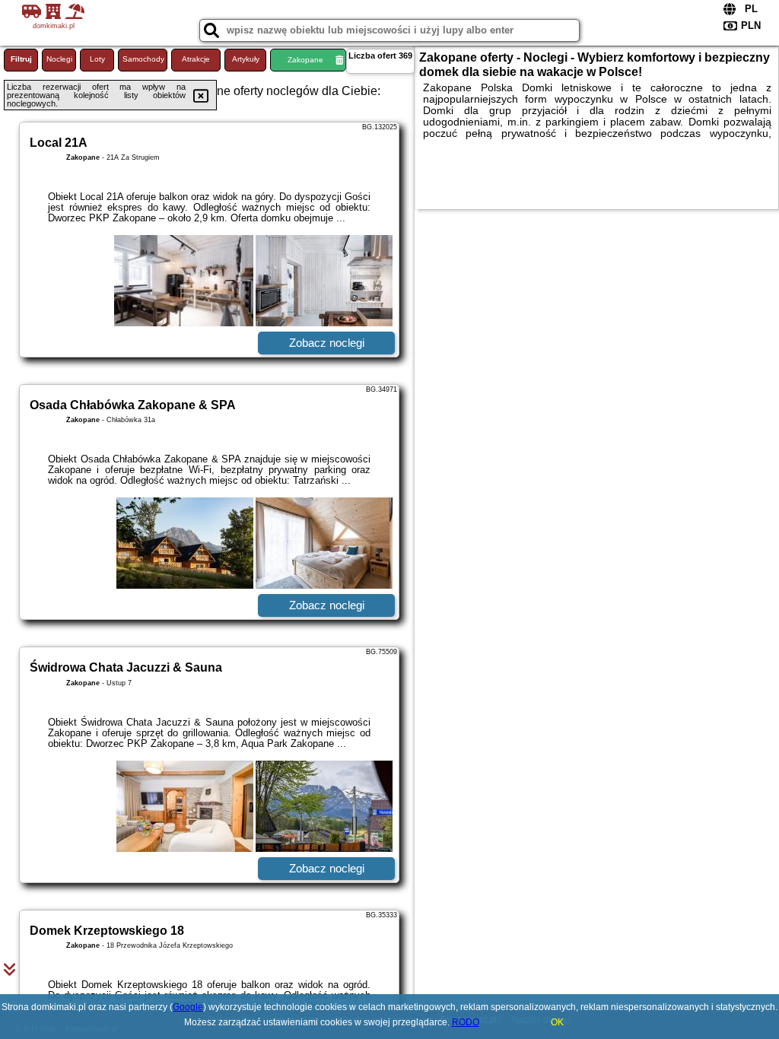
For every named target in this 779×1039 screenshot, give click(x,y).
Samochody (143, 59)
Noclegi (59, 59)
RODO (465, 1022)
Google (188, 1007)
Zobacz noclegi (326, 342)
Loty (97, 59)
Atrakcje (196, 59)
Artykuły (245, 59)
